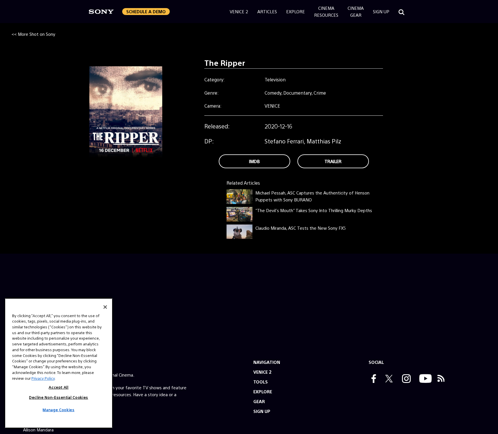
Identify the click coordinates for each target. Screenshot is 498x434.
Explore (295, 11)
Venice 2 (239, 11)
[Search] (401, 11)
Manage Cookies (58, 409)
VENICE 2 (262, 372)
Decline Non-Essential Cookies (58, 396)
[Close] (105, 307)
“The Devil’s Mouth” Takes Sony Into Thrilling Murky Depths (313, 210)
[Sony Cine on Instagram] (405, 379)
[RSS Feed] (441, 379)
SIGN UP (261, 411)
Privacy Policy (43, 377)
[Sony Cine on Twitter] (387, 379)
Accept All (59, 387)
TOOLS (260, 381)
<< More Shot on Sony (33, 34)
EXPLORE (262, 391)
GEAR (259, 401)
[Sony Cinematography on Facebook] (372, 379)
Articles (267, 11)
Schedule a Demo (146, 11)
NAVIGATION (266, 362)
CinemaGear (356, 11)
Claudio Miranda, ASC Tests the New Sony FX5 (300, 228)
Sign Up (381, 11)
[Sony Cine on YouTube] (424, 379)
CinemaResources (326, 11)
